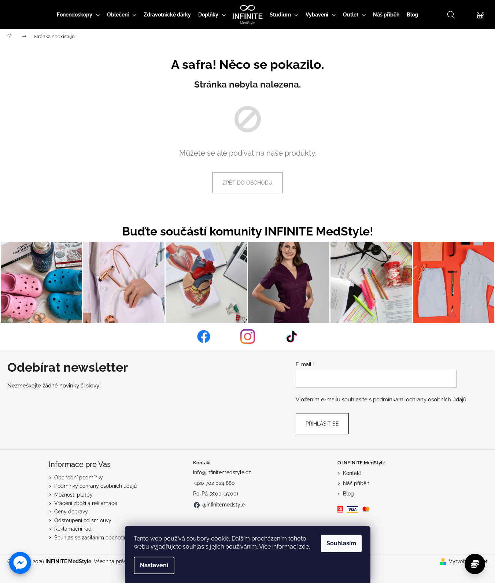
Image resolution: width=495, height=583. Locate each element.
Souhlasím (341, 543)
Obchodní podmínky (78, 477)
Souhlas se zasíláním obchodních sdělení (103, 538)
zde (304, 546)
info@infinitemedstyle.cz (222, 472)
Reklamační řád (73, 529)
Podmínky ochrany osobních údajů (95, 486)
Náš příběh (356, 483)
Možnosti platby (73, 495)
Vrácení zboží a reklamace (85, 503)
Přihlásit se (322, 424)
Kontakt (352, 473)
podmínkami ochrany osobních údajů (419, 399)
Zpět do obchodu (247, 183)
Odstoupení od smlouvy (82, 520)
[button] (20, 563)
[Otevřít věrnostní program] (475, 564)
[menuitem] (78, 14)
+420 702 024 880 (214, 483)
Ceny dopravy (71, 512)
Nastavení (154, 565)
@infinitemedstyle (223, 505)
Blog (348, 494)
